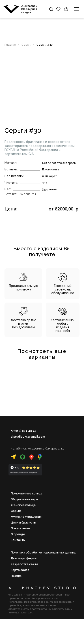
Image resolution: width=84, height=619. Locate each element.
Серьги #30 (45, 44)
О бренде (18, 534)
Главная (10, 44)
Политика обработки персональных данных (43, 552)
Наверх (16, 575)
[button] (51, 9)
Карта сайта (20, 570)
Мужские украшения (26, 516)
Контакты (18, 540)
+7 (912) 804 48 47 (23, 430)
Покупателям (20, 528)
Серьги (27, 44)
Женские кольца (23, 505)
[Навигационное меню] (76, 9)
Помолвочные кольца (26, 493)
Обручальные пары (24, 499)
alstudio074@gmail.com (28, 436)
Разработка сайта (24, 564)
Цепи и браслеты (23, 522)
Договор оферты (24, 558)
